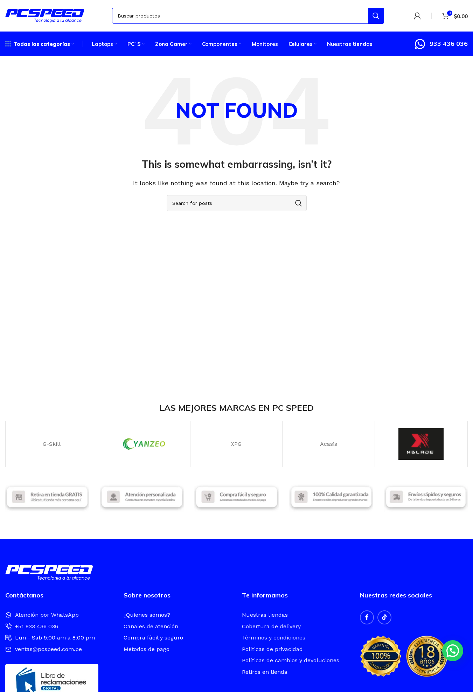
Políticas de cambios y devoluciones (290, 660)
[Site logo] (44, 15)
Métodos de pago (146, 649)
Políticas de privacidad (272, 649)
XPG (236, 444)
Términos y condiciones (273, 637)
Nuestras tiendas (265, 614)
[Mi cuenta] (417, 16)
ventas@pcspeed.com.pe (48, 649)
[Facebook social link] (367, 617)
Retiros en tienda (264, 672)
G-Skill (52, 444)
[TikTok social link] (384, 617)
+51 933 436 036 (36, 626)
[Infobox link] (441, 44)
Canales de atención (151, 626)
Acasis (328, 444)
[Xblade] (421, 444)
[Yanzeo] (144, 444)
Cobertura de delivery (271, 626)
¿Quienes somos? (147, 614)
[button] (452, 650)
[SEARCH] (376, 16)
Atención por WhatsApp (47, 614)
